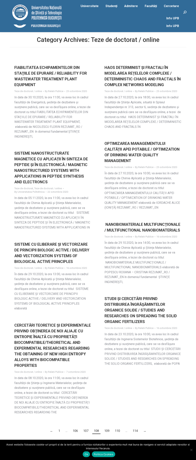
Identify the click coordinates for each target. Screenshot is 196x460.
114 (135, 431)
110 (117, 431)
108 (96, 431)
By (54, 91)
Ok (86, 454)
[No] (191, 450)
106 (75, 431)
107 (85, 431)
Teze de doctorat (23, 188)
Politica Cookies (103, 454)
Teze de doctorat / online (28, 91)
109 (106, 431)
